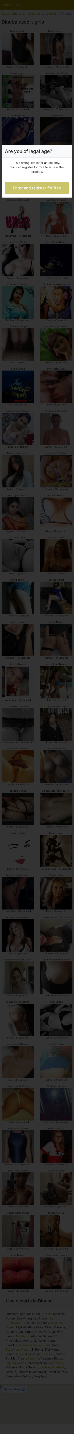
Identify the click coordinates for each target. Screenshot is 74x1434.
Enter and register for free (37, 188)
